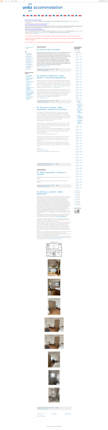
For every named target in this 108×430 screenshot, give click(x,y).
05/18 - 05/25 (79, 148)
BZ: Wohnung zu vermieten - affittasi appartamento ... (79, 111)
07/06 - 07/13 (79, 132)
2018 (77, 201)
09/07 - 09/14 (79, 87)
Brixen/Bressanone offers (44, 186)
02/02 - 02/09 (79, 179)
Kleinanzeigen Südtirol (29, 85)
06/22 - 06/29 (79, 137)
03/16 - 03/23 (79, 162)
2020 (77, 197)
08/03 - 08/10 (79, 98)
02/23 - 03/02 (79, 171)
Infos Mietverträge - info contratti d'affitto (30, 98)
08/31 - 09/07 (79, 90)
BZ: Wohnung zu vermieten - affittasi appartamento (79, 122)
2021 (77, 196)
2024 (77, 190)
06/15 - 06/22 (79, 140)
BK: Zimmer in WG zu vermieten (48, 50)
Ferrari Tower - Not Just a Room (30, 82)
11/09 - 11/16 (79, 67)
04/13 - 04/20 (79, 154)
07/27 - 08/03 (79, 126)
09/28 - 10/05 (79, 81)
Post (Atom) (43, 416)
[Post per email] (57, 69)
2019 (77, 199)
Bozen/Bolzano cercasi (44, 102)
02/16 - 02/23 (79, 173)
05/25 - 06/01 (79, 146)
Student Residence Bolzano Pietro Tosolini (30, 79)
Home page (54, 413)
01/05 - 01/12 (79, 187)
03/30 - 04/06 (79, 160)
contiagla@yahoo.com (56, 87)
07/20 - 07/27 (79, 129)
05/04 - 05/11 (79, 151)
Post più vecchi (68, 413)
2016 (77, 204)
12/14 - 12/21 (79, 54)
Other (27, 69)
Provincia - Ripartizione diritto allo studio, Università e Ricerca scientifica (29, 88)
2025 (77, 52)
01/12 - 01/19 (79, 185)
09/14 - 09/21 (79, 84)
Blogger (59, 426)
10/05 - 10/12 (79, 79)
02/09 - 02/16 (79, 176)
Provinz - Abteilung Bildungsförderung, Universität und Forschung (30, 94)
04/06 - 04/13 (79, 157)
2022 (77, 194)
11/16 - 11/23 (79, 65)
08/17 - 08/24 (79, 95)
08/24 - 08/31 (79, 92)
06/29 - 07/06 (79, 135)
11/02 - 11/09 (79, 70)
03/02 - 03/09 (79, 168)
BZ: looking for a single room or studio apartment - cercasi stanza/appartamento (51, 77)
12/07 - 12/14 (79, 56)
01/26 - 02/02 (79, 182)
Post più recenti (40, 413)
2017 (77, 203)
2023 (77, 192)
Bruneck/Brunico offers (44, 70)
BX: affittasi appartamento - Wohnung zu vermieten (79, 117)
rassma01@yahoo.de (44, 150)
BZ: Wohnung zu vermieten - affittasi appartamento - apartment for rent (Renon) (52, 108)
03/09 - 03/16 (79, 165)
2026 (77, 50)
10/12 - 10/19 (79, 76)
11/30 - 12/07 (79, 59)
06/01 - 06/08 (79, 143)
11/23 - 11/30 (79, 62)
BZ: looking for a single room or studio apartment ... (79, 106)
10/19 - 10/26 (79, 73)
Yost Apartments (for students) (29, 76)
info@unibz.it (39, 28)
